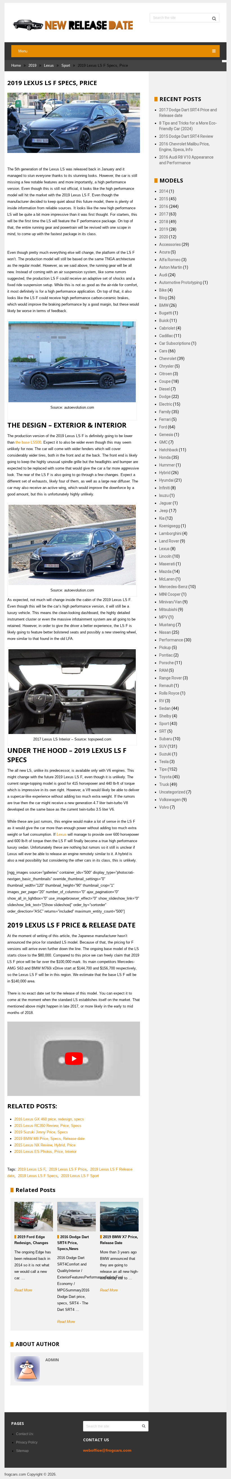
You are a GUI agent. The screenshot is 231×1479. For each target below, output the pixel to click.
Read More (23, 1290)
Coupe (165, 381)
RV (161, 701)
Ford (163, 427)
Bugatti (165, 313)
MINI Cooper (170, 594)
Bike (163, 290)
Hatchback (168, 450)
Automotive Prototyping (180, 282)
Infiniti (164, 488)
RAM (163, 670)
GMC (163, 442)
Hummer (167, 465)
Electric (165, 404)
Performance (171, 640)
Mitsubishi (168, 609)
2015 (163, 199)
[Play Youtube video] (73, 1059)
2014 (163, 191)
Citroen (165, 374)
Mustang (167, 624)
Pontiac (166, 655)
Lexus (49, 65)
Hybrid (164, 472)
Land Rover (169, 541)
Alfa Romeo (170, 259)
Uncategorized (172, 792)
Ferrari (165, 419)
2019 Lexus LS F (31, 1169)
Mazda (165, 571)
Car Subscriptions (174, 343)
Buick (164, 320)
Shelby (165, 716)
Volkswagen (170, 799)
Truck (164, 784)
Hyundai (166, 480)
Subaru (165, 739)
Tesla (164, 761)
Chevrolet (167, 358)
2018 (163, 221)
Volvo (164, 807)
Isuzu (164, 495)
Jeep (163, 510)
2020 (163, 237)
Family (165, 412)
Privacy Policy (26, 1442)
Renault (166, 685)
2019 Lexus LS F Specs (37, 1176)
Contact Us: (25, 1434)
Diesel (164, 389)
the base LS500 (28, 442)
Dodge (165, 396)
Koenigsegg (169, 526)
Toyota (165, 777)
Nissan (165, 632)
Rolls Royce (169, 693)
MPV (163, 617)
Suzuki (165, 754)
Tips (163, 769)
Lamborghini (170, 533)
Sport (65, 65)
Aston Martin (170, 267)
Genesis (166, 434)
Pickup (165, 647)
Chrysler (166, 366)
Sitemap (22, 1451)
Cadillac (166, 335)
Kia (162, 518)
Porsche (166, 662)
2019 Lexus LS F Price (67, 1169)
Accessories (170, 244)
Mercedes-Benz (173, 586)
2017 (163, 214)
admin (52, 1359)
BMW (163, 305)
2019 (32, 65)
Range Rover (170, 678)
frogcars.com (15, 1474)
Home (16, 65)
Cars (163, 351)
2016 (163, 206)
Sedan (165, 708)
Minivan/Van (170, 602)
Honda (165, 457)
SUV (163, 746)
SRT (162, 731)
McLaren (167, 579)
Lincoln (165, 556)
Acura (164, 252)
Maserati (167, 564)
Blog (163, 297)
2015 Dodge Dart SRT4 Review (186, 136)
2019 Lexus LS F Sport (80, 1176)
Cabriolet (167, 328)
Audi (163, 275)
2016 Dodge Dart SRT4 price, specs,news (73, 1243)
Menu (22, 51)
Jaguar (165, 503)
